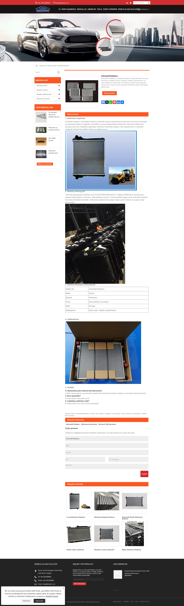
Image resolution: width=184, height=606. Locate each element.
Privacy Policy (145, 601)
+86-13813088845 (45, 577)
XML (136, 601)
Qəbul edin (39, 601)
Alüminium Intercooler (89, 424)
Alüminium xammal (43, 99)
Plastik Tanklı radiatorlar (75, 550)
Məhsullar (81, 9)
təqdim (144, 474)
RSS (132, 601)
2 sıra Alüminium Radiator (76, 517)
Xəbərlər (92, 9)
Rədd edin (26, 601)
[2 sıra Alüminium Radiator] (79, 501)
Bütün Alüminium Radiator (131, 550)
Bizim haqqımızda (69, 9)
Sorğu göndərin (110, 9)
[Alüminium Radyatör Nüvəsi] (107, 501)
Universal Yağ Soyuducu (107, 424)
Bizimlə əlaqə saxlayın (128, 9)
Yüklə (99, 9)
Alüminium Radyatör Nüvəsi (104, 517)
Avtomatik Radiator (63, 65)
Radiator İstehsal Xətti (44, 94)
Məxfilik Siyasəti (52, 596)
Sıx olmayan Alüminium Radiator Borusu (54, 114)
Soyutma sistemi (52, 65)
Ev (60, 9)
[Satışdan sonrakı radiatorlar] (107, 534)
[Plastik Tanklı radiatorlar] (79, 534)
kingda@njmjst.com (62, 3)
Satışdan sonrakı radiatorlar (104, 550)
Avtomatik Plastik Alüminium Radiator (132, 518)
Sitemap (125, 601)
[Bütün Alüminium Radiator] (134, 534)
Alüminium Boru (42, 85)
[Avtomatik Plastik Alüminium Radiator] (134, 501)
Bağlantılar (117, 601)
